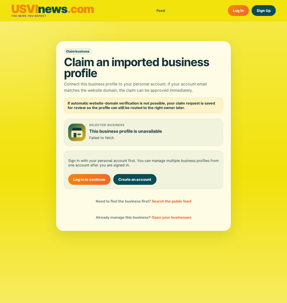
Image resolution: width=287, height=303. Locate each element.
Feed (161, 10)
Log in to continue (89, 179)
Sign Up (264, 10)
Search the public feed (171, 201)
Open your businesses (171, 217)
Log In (238, 10)
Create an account (134, 179)
